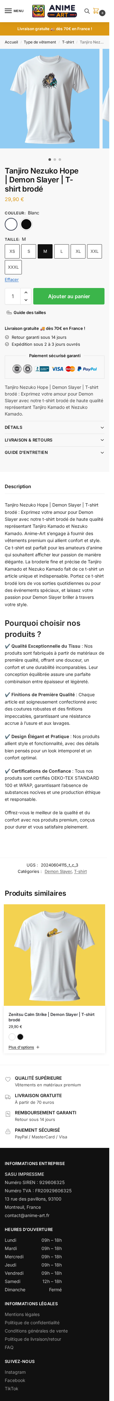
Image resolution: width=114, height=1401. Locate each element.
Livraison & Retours (29, 439)
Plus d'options (21, 1047)
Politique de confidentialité (32, 1322)
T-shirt (68, 42)
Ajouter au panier (69, 296)
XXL (94, 251)
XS (12, 251)
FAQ (9, 1347)
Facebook (15, 1380)
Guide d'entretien (26, 452)
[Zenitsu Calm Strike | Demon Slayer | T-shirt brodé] (54, 955)
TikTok (11, 1388)
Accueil (11, 42)
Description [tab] (18, 486)
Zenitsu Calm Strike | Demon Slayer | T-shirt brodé (52, 1017)
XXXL (13, 267)
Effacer (12, 279)
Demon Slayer (58, 871)
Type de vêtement (40, 42)
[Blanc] (11, 224)
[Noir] (26, 224)
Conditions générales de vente (36, 1330)
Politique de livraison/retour (33, 1339)
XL (78, 251)
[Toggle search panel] (87, 11)
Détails (13, 427)
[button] (97, 11)
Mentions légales (22, 1314)
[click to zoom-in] (49, 98)
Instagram (15, 1372)
